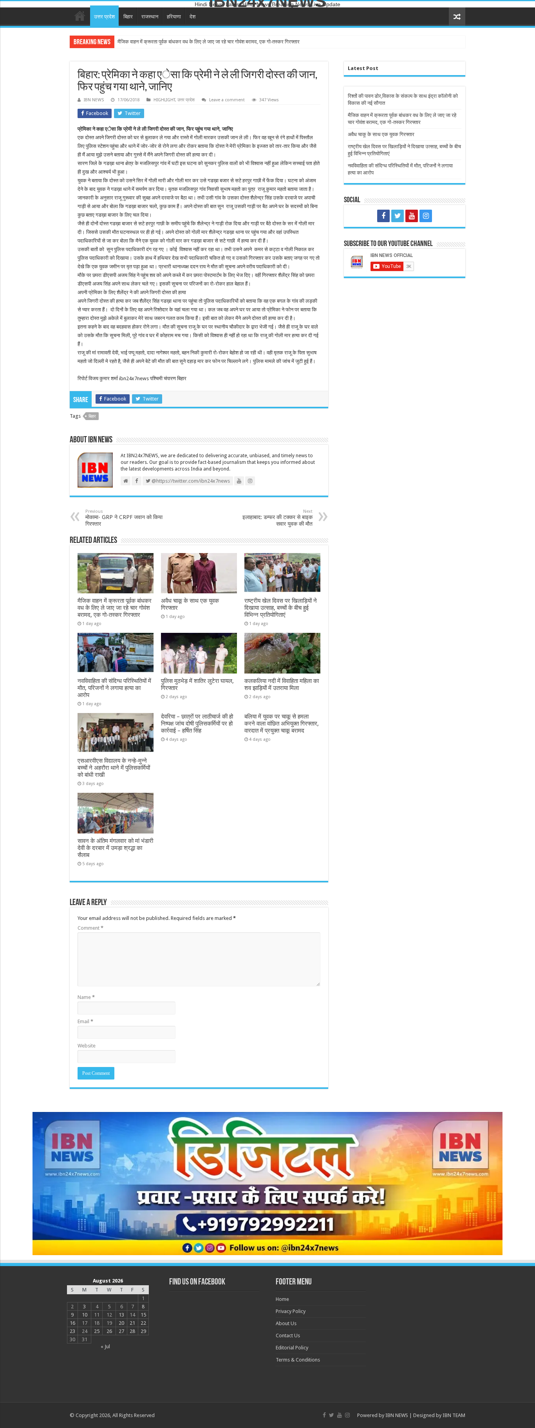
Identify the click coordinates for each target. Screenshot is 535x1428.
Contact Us (288, 1335)
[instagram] (425, 216)
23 (72, 1331)
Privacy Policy (290, 1311)
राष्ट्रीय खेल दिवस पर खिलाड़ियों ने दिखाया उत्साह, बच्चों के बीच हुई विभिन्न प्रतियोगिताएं (280, 607)
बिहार (128, 17)
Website (87, 1046)
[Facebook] (383, 216)
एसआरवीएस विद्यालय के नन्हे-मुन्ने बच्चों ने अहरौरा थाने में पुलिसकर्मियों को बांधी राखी (114, 767)
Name (86, 997)
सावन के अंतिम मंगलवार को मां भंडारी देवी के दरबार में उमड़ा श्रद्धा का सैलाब (115, 848)
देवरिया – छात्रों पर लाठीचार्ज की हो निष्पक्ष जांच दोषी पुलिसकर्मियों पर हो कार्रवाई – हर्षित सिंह (197, 723)
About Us (286, 1323)
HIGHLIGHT (164, 99)
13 (121, 1315)
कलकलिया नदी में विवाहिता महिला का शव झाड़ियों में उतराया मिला (281, 684)
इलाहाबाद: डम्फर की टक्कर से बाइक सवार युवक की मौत (277, 518)
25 (96, 1331)
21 (132, 1323)
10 (84, 1315)
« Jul (105, 1346)
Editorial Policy (292, 1348)
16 (72, 1323)
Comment (90, 928)
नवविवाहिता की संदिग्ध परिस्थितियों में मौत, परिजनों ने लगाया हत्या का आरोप (114, 688)
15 (143, 1315)
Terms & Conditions (298, 1360)
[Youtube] (411, 216)
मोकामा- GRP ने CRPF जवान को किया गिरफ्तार (124, 518)
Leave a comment (227, 99)
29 (143, 1331)
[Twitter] (397, 216)
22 (143, 1323)
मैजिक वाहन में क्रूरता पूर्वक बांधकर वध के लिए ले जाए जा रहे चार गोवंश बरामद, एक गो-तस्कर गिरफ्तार (208, 42)
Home (80, 15)
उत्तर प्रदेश (104, 17)
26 (109, 1331)
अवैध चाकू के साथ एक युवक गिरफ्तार (381, 134)
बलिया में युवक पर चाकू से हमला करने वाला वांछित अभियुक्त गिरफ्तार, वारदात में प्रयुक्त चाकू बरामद (281, 723)
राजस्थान (149, 17)
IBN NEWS (94, 99)
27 (121, 1331)
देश (192, 17)
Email (85, 1021)
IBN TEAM (454, 1415)
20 (121, 1323)
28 (132, 1331)
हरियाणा (174, 17)
